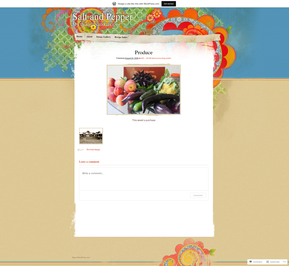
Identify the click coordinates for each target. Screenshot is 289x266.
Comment (198, 195)
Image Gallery (103, 37)
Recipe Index (121, 37)
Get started (169, 4)
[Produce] (143, 89)
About (89, 36)
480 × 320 (145, 58)
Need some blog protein (161, 58)
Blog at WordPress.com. (81, 257)
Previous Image (93, 149)
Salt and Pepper (102, 15)
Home (79, 36)
